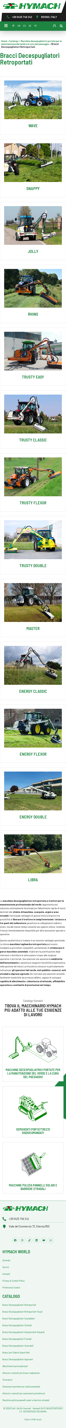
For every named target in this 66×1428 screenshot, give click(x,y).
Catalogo (14, 40)
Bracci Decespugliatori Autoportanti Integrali (23, 1332)
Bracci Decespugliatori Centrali (17, 1325)
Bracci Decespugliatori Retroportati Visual (22, 1311)
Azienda (6, 1260)
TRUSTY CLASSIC (33, 439)
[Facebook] (15, 1240)
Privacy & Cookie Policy (13, 1280)
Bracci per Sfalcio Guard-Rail (16, 1352)
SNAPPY (33, 188)
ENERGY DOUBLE (33, 816)
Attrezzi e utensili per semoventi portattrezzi (23, 1393)
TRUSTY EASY (33, 376)
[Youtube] (44, 1240)
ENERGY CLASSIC (33, 691)
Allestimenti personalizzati (15, 1366)
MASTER (33, 628)
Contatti (6, 1273)
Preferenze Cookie (11, 1287)
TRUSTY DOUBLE (33, 565)
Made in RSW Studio (33, 1419)
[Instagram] (22, 1240)
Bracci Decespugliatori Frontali (17, 1338)
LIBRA (33, 879)
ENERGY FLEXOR (33, 754)
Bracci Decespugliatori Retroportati (19, 1304)
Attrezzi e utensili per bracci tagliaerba (21, 1372)
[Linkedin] (36, 1240)
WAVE (33, 125)
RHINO (33, 314)
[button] (61, 26)
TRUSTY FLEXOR (33, 502)
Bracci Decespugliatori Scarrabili (18, 1345)
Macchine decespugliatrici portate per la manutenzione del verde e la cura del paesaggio (31, 42)
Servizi (5, 1267)
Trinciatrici (7, 1379)
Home (4, 40)
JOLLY (33, 251)
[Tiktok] (29, 1240)
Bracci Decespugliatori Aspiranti (17, 1359)
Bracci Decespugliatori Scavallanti (18, 1318)
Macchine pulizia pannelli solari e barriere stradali (33, 1187)
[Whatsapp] (51, 1240)
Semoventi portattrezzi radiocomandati (33, 1131)
